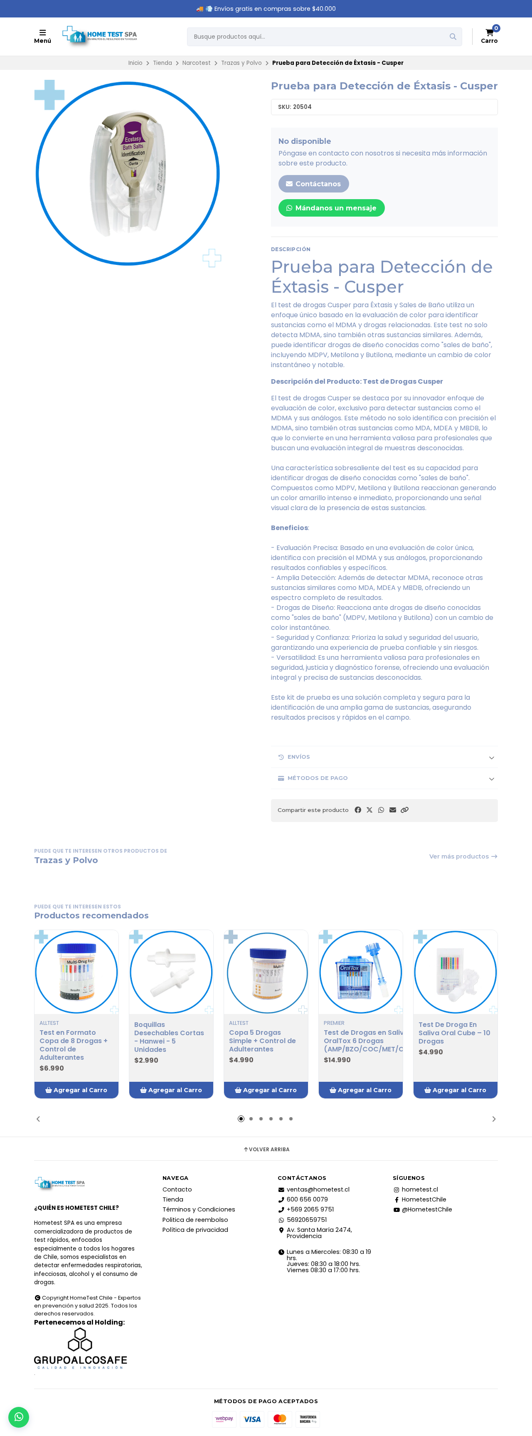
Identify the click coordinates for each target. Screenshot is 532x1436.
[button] (404, 810)
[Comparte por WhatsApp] (381, 810)
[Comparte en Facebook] (358, 810)
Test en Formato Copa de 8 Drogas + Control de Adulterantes (73, 1045)
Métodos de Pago (318, 778)
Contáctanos (317, 184)
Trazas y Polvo (241, 63)
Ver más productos (459, 856)
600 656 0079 (307, 1199)
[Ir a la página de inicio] (99, 36)
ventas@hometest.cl (318, 1189)
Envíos (299, 757)
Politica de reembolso (195, 1220)
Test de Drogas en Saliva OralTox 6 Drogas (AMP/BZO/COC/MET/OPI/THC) (377, 1041)
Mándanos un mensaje (335, 208)
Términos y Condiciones (199, 1209)
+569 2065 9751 (310, 1209)
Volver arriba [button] (269, 1149)
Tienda (162, 63)
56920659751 (307, 1220)
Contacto (177, 1189)
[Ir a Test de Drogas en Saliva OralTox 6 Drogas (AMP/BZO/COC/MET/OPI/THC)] (361, 972)
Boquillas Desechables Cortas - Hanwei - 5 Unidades (169, 1037)
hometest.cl (420, 1189)
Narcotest (196, 63)
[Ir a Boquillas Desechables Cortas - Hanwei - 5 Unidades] (171, 972)
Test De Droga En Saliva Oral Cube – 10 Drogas (454, 1033)
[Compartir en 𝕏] (369, 810)
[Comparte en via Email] (393, 810)
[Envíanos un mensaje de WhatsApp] (18, 1417)
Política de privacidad (195, 1230)
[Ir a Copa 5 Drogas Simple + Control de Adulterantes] (266, 972)
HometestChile (424, 1199)
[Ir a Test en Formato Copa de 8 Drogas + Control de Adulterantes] (76, 972)
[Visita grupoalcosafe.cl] (88, 1348)
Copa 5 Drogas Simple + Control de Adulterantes (262, 1041)
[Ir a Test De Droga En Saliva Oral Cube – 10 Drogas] (456, 972)
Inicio (135, 63)
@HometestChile (427, 1209)
